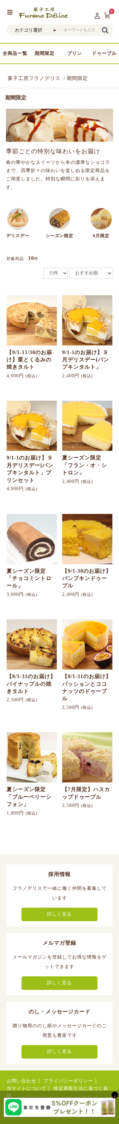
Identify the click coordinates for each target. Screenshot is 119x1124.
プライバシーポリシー (68, 1080)
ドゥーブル (104, 53)
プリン (74, 53)
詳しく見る (59, 914)
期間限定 (45, 53)
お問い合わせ (21, 1080)
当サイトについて (26, 1088)
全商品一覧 (15, 53)
